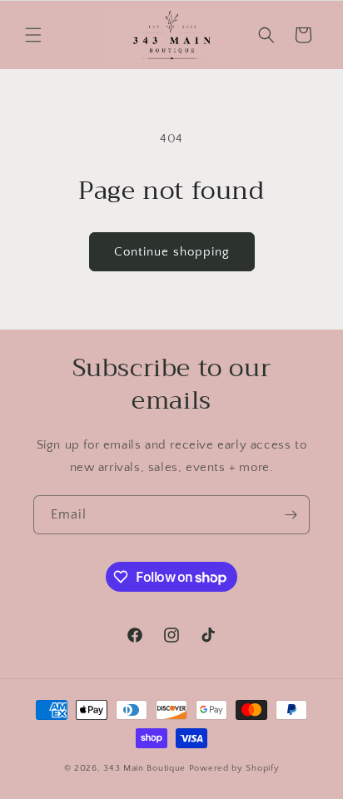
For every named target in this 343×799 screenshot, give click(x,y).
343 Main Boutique (146, 768)
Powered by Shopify (234, 768)
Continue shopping (172, 252)
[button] (33, 35)
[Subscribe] (290, 514)
